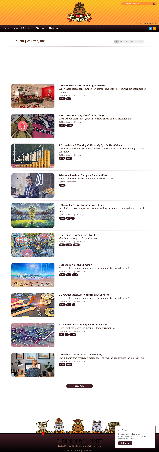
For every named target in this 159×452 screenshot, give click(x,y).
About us (61, 446)
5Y (141, 41)
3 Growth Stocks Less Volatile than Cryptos (84, 294)
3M (131, 41)
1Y (136, 41)
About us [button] (40, 28)
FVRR (62, 364)
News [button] (15, 28)
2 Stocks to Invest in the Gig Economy (80, 354)
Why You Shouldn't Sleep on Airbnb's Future (84, 175)
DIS (68, 99)
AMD (62, 245)
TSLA (75, 275)
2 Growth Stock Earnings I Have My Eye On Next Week (90, 145)
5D (121, 41)
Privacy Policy (87, 446)
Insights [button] (27, 28)
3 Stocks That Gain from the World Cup (81, 205)
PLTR (62, 158)
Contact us (97, 446)
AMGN (69, 245)
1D (116, 41)
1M (126, 41)
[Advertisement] (79, 64)
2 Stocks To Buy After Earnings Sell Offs (82, 85)
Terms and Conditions (73, 446)
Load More (79, 385)
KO (68, 218)
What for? (129, 438)
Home (138, 23)
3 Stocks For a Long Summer (75, 264)
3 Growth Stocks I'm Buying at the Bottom (83, 324)
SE (67, 334)
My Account (54, 28)
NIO (68, 275)
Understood (125, 443)
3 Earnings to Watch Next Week (77, 235)
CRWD (62, 125)
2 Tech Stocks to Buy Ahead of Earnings (81, 115)
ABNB (62, 99)
